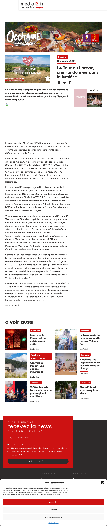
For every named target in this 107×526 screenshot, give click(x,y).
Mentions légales (54, 523)
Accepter (53, 502)
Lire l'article (34, 349)
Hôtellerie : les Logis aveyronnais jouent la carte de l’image (90, 364)
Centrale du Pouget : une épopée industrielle (37, 367)
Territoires (35, 382)
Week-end (35, 330)
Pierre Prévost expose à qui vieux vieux (90, 390)
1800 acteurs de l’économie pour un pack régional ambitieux (41, 392)
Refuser (53, 509)
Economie (85, 330)
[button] (102, 482)
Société (62, 57)
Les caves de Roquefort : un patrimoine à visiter (38, 339)
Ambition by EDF (38, 358)
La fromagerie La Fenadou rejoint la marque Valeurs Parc (90, 339)
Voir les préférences (54, 517)
